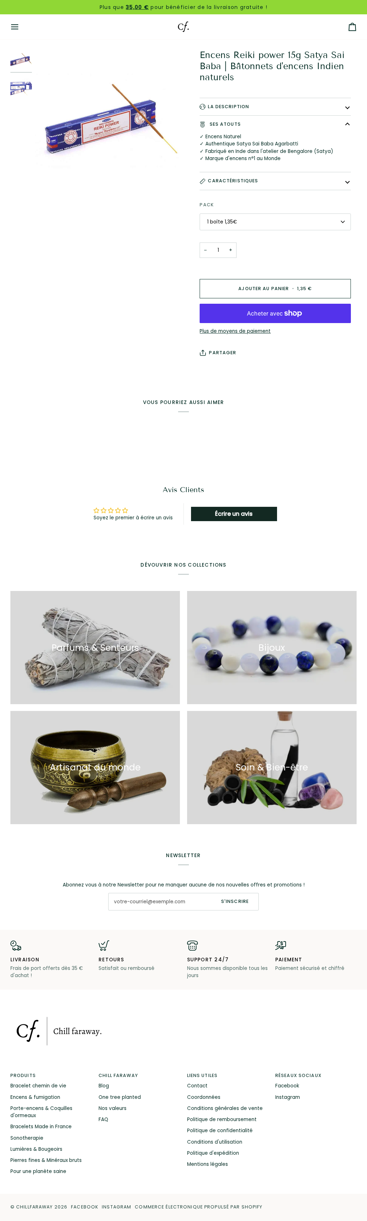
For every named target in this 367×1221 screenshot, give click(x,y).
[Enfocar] (109, 124)
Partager (222, 353)
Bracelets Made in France (41, 1126)
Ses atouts (224, 124)
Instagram (287, 1097)
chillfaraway (34, 1207)
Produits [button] (23, 1075)
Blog (104, 1085)
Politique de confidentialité (220, 1130)
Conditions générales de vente (225, 1108)
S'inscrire (235, 901)
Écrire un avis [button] (234, 514)
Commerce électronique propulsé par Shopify (198, 1207)
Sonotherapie (26, 1138)
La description (228, 107)
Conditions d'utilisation (214, 1142)
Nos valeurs (113, 1108)
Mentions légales (207, 1164)
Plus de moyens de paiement (235, 331)
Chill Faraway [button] (118, 1075)
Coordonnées (203, 1097)
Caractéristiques (233, 181)
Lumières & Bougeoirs (36, 1149)
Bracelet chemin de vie (38, 1085)
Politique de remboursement (222, 1119)
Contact (197, 1085)
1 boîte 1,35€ (222, 221)
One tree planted (120, 1097)
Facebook (287, 1085)
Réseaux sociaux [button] (298, 1075)
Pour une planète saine (38, 1171)
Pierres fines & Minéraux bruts (46, 1160)
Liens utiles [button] (202, 1075)
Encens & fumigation (35, 1097)
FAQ (103, 1119)
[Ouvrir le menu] (21, 26)
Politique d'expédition (213, 1153)
